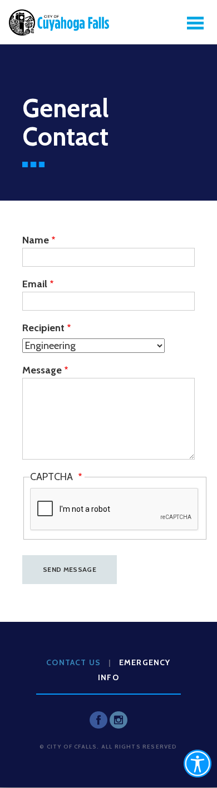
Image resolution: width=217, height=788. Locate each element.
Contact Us (73, 662)
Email (34, 284)
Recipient (43, 328)
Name (35, 240)
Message (42, 370)
